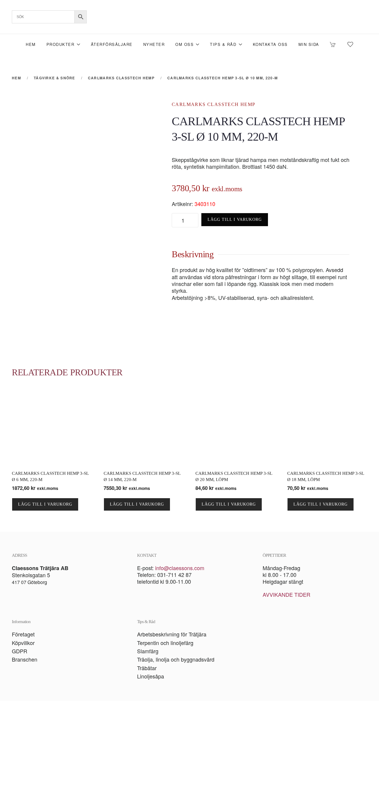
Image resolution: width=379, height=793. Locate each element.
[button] (189, 747)
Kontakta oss (270, 44)
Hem (31, 44)
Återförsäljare (112, 44)
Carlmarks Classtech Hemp (214, 104)
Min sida (308, 44)
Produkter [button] (60, 44)
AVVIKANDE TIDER (286, 594)
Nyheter (154, 44)
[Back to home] (189, 17)
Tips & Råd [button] (223, 44)
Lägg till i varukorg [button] (45, 504)
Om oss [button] (184, 44)
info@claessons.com (179, 568)
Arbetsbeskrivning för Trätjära (171, 634)
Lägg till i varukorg (235, 219)
